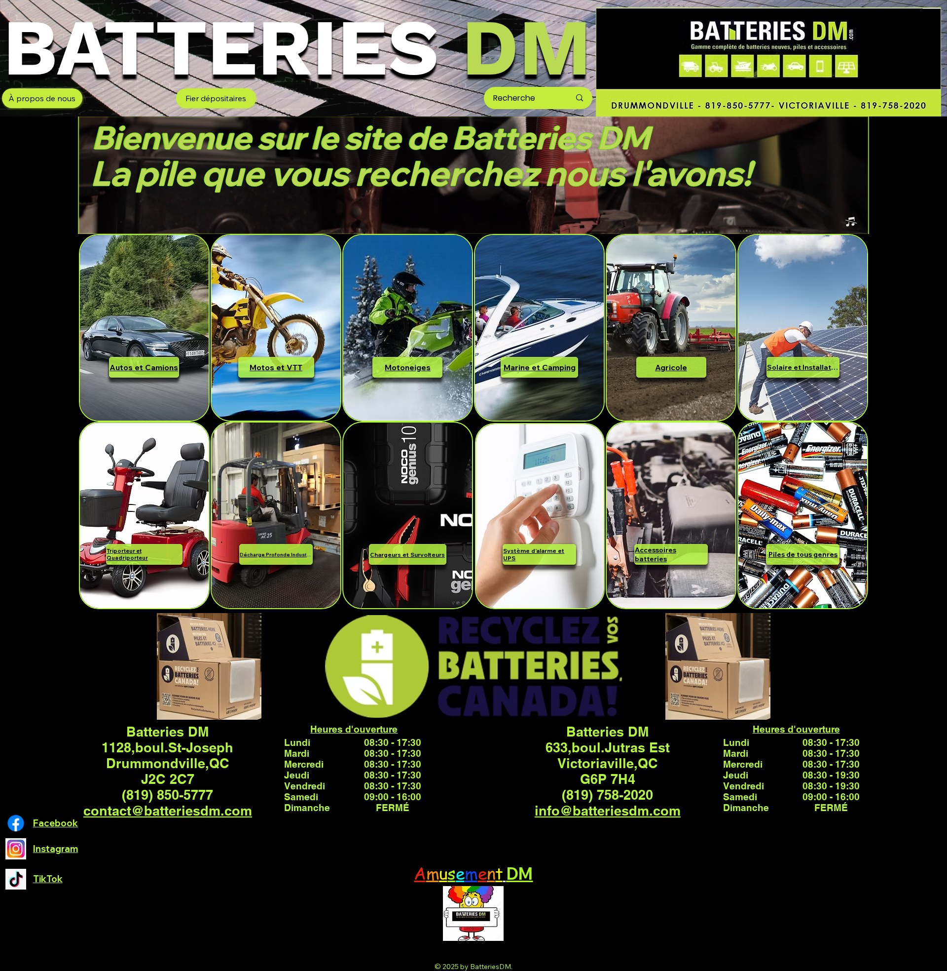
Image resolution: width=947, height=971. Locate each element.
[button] (851, 222)
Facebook (55, 823)
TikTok (48, 879)
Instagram (55, 848)
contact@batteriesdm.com (167, 810)
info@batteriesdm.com (608, 810)
